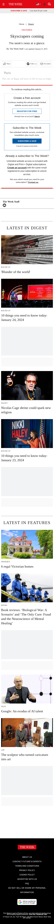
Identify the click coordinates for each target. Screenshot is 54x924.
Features (27, 30)
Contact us (33, 182)
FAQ (27, 883)
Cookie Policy (27, 875)
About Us (27, 857)
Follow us (33, 64)
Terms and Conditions (27, 866)
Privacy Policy (27, 870)
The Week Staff (16, 49)
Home (21, 24)
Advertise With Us (27, 879)
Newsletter (47, 64)
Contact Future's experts (27, 861)
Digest (31, 24)
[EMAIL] (5, 205)
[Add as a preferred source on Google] (27, 902)
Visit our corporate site (38, 914)
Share (8, 64)
